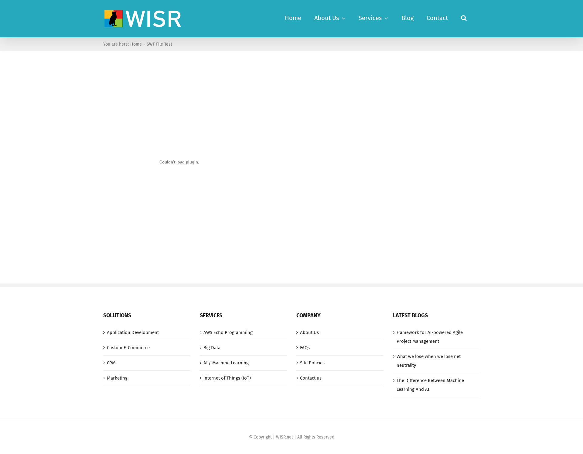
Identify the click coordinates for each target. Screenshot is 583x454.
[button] (464, 17)
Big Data (211, 347)
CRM (111, 363)
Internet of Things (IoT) (227, 378)
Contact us (311, 378)
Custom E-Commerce (128, 347)
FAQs (305, 347)
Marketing (117, 378)
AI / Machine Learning (226, 363)
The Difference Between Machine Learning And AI (430, 385)
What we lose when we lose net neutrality (429, 361)
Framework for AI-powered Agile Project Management (430, 337)
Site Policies (312, 363)
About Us (309, 332)
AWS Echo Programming (228, 332)
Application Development (133, 332)
